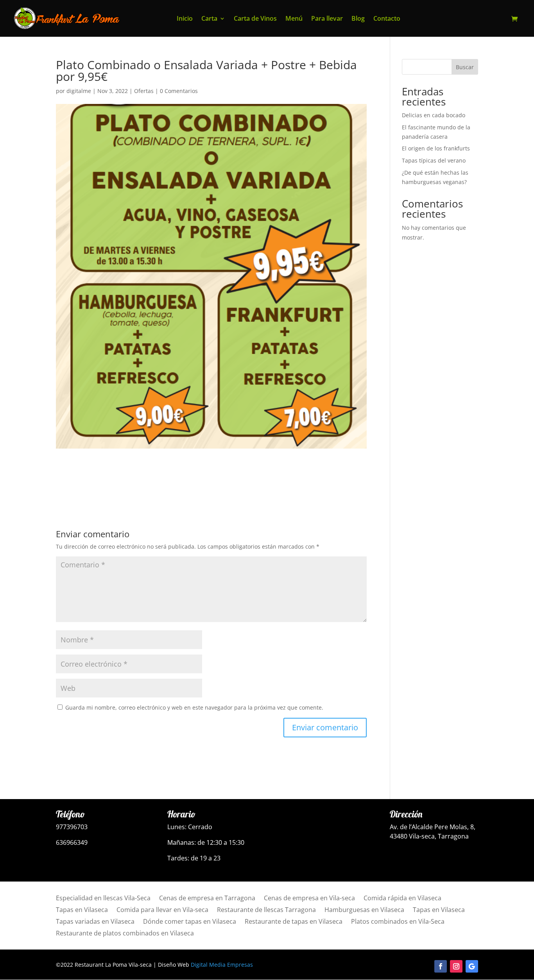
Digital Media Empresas (222, 964)
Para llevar (327, 19)
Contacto (386, 19)
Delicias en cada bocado (433, 115)
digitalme (78, 91)
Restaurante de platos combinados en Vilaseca (125, 933)
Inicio (185, 19)
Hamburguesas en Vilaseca (364, 910)
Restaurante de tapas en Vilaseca (293, 922)
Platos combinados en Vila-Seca (397, 922)
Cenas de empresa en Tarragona (207, 898)
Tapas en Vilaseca (82, 910)
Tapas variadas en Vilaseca (95, 922)
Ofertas (144, 91)
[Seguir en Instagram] (456, 966)
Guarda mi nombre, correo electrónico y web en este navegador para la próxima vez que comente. (194, 707)
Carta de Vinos (255, 19)
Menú (294, 19)
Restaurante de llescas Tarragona (266, 910)
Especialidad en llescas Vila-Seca (103, 898)
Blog (358, 19)
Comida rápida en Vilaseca (402, 898)
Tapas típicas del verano (434, 160)
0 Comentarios (179, 91)
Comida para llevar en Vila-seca (162, 910)
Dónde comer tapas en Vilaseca (189, 922)
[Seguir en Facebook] (440, 966)
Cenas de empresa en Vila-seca (309, 898)
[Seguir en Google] (472, 966)
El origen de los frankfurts (436, 148)
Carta (209, 19)
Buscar (465, 67)
